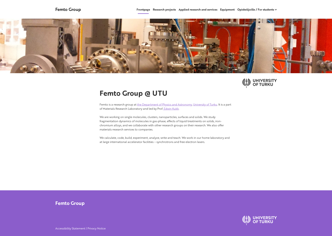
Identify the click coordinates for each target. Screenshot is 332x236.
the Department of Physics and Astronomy (164, 104)
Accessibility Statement (70, 228)
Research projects (164, 9)
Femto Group (68, 9)
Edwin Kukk (171, 109)
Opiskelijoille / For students (255, 9)
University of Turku (205, 104)
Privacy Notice (96, 228)
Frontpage (143, 9)
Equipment (227, 9)
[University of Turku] (259, 224)
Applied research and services (198, 9)
